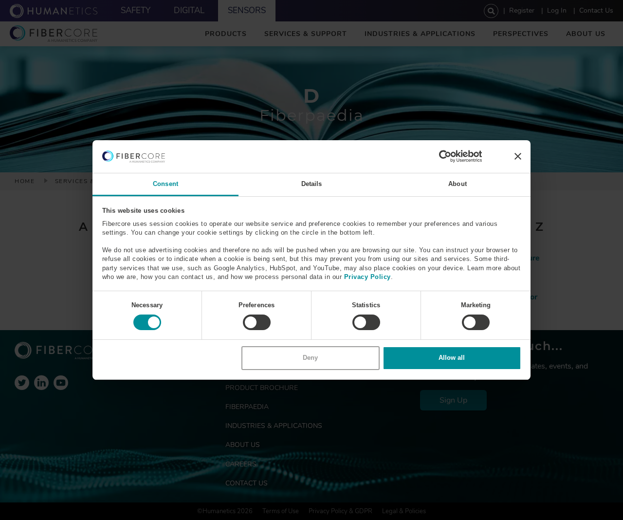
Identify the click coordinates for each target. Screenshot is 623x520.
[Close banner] (517, 156)
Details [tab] (311, 183)
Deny (310, 357)
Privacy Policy (367, 276)
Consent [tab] (165, 183)
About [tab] (457, 183)
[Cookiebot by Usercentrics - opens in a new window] (439, 156)
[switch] (257, 322)
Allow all (452, 357)
